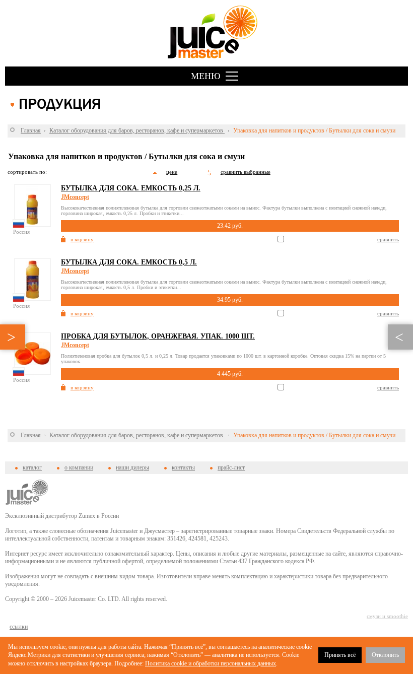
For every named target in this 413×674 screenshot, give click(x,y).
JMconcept (75, 196)
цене (171, 172)
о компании (78, 467)
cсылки (19, 626)
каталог (32, 467)
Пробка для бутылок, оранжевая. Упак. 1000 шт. (158, 336)
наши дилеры (132, 467)
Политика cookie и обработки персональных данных (210, 663)
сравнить (388, 239)
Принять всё (340, 654)
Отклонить (385, 654)
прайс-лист (231, 467)
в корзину (82, 239)
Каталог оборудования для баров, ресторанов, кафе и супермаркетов (137, 130)
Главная (31, 130)
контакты (183, 467)
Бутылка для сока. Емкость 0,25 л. (130, 188)
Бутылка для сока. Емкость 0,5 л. (129, 262)
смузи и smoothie (387, 616)
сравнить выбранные (245, 172)
